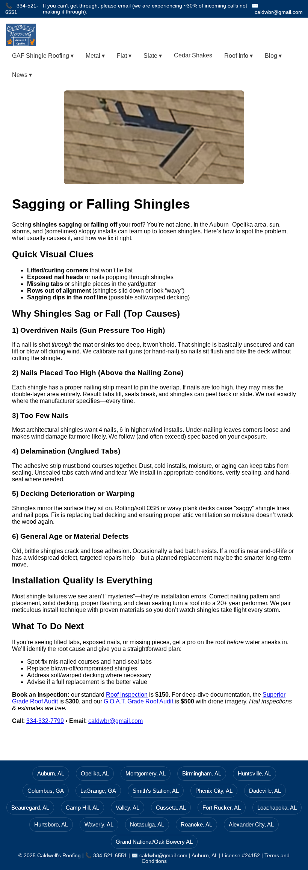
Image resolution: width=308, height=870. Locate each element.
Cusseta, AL (171, 807)
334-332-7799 (45, 721)
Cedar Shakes (193, 55)
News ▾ (22, 75)
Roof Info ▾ (238, 56)
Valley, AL (127, 807)
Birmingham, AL (201, 773)
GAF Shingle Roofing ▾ (43, 56)
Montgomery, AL (145, 773)
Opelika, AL (95, 773)
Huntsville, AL (254, 773)
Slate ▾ (152, 56)
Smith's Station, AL (156, 790)
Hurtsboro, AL (51, 824)
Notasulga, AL (147, 824)
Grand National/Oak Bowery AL (154, 841)
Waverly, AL (99, 824)
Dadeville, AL (265, 790)
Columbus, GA (45, 790)
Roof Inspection (127, 694)
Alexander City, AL (251, 824)
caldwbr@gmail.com (279, 12)
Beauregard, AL (30, 807)
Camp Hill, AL (82, 807)
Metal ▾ (95, 56)
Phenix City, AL (214, 790)
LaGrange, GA (98, 790)
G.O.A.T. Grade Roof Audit (138, 701)
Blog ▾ (273, 56)
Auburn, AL (50, 773)
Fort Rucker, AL (221, 807)
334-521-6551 (110, 855)
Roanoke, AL (196, 824)
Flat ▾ (124, 56)
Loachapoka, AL (277, 807)
